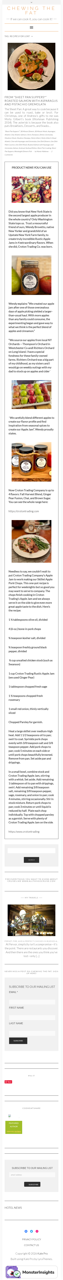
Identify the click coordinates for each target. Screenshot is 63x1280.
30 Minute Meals (41, 131)
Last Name (16, 1023)
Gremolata (49, 135)
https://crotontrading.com (24, 511)
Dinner (41, 135)
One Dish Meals (21, 145)
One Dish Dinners (43, 141)
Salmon (15, 148)
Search (31, 860)
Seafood (22, 148)
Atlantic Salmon (20, 135)
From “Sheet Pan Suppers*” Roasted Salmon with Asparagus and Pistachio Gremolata (31, 100)
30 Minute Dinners (27, 131)
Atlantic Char (9, 135)
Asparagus (51, 131)
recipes (17, 1131)
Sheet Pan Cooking (44, 148)
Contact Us (31, 1245)
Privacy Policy (31, 1239)
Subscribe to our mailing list (32, 1168)
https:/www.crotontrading (24, 831)
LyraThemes (45, 1259)
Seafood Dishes (31, 148)
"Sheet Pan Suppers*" (12, 131)
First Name (16, 1007)
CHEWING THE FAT (31, 10)
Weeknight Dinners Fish (23, 151)
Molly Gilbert (36, 138)
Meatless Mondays (23, 138)
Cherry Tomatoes (32, 135)
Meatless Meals (10, 138)
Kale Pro (42, 1253)
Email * (13, 992)
